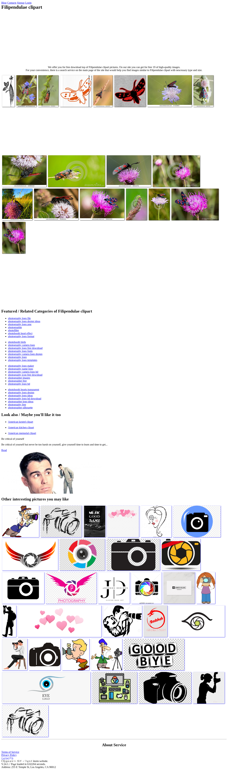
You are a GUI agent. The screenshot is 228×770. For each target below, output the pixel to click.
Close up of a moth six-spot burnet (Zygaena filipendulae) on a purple (102, 214)
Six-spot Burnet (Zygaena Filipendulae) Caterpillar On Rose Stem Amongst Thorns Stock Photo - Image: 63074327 (75, 180)
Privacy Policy (9, 755)
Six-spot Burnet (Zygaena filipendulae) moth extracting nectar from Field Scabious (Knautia (169, 100)
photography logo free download (25, 348)
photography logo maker (21, 365)
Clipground (16, 760)
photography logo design (21, 392)
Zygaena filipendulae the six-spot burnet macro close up (201, 98)
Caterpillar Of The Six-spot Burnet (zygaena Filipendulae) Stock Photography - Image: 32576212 (136, 209)
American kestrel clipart (20, 421)
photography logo (17, 357)
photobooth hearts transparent (23, 389)
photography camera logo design (25, 354)
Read (4, 450)
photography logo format (21, 336)
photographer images (19, 377)
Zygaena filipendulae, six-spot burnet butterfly (17, 214)
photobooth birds (17, 342)
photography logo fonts (20, 351)
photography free (17, 404)
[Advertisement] (114, 37)
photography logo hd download (24, 398)
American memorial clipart (22, 433)
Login (28, 2)
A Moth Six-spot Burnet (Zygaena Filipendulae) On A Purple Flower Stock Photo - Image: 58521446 (176, 180)
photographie (15, 327)
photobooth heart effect (20, 333)
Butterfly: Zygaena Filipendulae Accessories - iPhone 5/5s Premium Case (73, 100)
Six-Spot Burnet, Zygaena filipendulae (21, 182)
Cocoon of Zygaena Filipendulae (9, 100)
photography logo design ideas (24, 321)
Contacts (11, 2)
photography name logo (20, 368)
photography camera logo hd (23, 371)
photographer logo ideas (20, 401)
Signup (21, 2)
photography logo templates (22, 360)
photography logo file (19, 318)
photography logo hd (19, 383)
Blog (4, 2)
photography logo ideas (20, 395)
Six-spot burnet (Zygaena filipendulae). (101, 100)
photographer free (17, 380)
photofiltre (13, 330)
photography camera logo (21, 345)
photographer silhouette (20, 407)
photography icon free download (25, 374)
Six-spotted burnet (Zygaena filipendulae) (47, 100)
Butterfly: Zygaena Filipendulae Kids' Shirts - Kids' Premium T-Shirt (127, 100)
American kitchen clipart (21, 427)
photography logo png (19, 324)
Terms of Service (10, 752)
